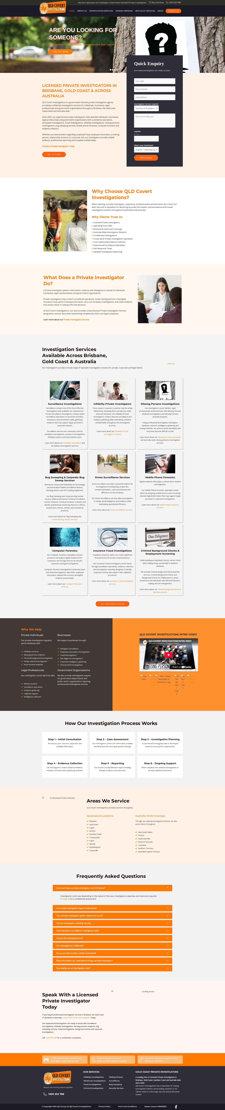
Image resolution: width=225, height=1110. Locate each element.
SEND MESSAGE (146, 158)
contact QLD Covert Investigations (76, 1017)
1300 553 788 (51, 1038)
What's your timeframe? (143, 145)
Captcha (138, 131)
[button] (112, 888)
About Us (82, 11)
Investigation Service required (146, 104)
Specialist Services (145, 11)
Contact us (65, 899)
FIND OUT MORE (60, 51)
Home (72, 11)
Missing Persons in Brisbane (169, 437)
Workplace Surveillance (72, 443)
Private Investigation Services (76, 319)
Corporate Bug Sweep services (64, 519)
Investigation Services (101, 11)
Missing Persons (124, 11)
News (160, 11)
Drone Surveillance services (121, 510)
